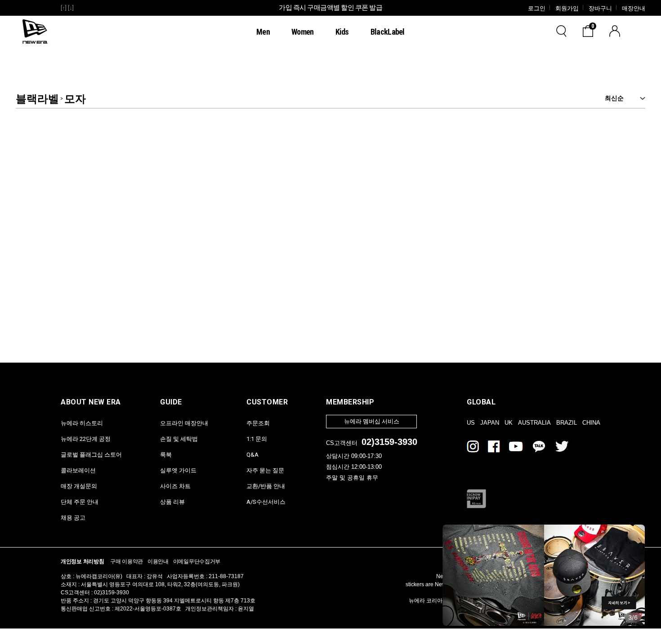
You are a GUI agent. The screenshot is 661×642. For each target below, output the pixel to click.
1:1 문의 (256, 438)
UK (509, 422)
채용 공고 (73, 517)
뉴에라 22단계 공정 (86, 438)
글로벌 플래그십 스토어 (91, 454)
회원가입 (567, 8)
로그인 (536, 8)
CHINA (591, 422)
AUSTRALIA (534, 422)
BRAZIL (566, 422)
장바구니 (600, 8)
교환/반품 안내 (265, 486)
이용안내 (158, 561)
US (471, 422)
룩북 (166, 454)
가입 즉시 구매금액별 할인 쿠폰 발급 (330, 8)
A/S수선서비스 (266, 501)
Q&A (252, 454)
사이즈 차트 (175, 486)
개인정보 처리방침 (82, 561)
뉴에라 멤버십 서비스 (371, 421)
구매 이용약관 (126, 561)
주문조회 (258, 423)
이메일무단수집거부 (196, 561)
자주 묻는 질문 (265, 470)
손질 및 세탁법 (179, 438)
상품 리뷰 (172, 501)
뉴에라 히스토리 (82, 423)
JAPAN (489, 422)
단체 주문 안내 (79, 501)
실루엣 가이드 (178, 470)
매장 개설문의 (79, 486)
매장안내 (633, 8)
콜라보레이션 (78, 470)
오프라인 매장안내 (184, 423)
